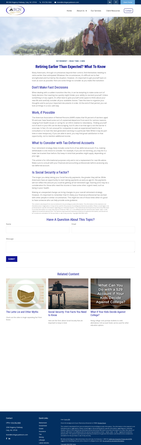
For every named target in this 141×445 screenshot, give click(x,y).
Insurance (42, 431)
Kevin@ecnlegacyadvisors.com (68, 2)
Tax (40, 434)
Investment (43, 426)
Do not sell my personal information (113, 441)
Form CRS (67, 419)
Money (41, 437)
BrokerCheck (102, 423)
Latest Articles (44, 443)
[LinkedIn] (109, 2)
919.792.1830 (47, 2)
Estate (41, 428)
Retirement (43, 423)
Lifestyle (42, 440)
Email (74, 224)
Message (10, 239)
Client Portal (127, 2)
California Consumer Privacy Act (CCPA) (120, 439)
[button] (69, 10)
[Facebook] (115, 2)
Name (8, 224)
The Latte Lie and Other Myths (22, 311)
